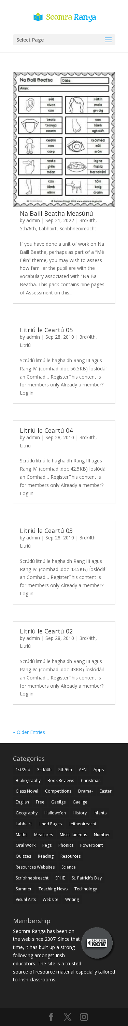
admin (33, 220)
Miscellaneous (73, 835)
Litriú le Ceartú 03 (46, 530)
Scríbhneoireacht (77, 228)
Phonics (65, 845)
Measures (43, 835)
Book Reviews (60, 780)
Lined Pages (50, 824)
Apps (99, 769)
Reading (46, 856)
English (22, 802)
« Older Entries (29, 732)
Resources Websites (35, 867)
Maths (21, 835)
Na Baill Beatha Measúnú (56, 213)
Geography (27, 813)
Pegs (47, 845)
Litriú (25, 345)
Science (68, 867)
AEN (83, 769)
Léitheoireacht (82, 824)
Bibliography (28, 780)
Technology (85, 889)
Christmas (90, 780)
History (80, 813)
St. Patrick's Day (87, 878)
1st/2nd (23, 769)
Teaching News (53, 889)
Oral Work (25, 845)
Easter (106, 791)
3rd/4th (88, 220)
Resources (70, 856)
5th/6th (28, 228)
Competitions (58, 791)
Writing (72, 899)
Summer (24, 889)
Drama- (85, 791)
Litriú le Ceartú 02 (46, 631)
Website (50, 899)
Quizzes (23, 856)
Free (40, 802)
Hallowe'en (55, 813)
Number (102, 835)
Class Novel (27, 791)
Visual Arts (26, 899)
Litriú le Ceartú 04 (46, 430)
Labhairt (48, 228)
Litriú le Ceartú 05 (46, 330)
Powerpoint (91, 845)
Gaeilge (58, 802)
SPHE (60, 878)
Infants (100, 813)
